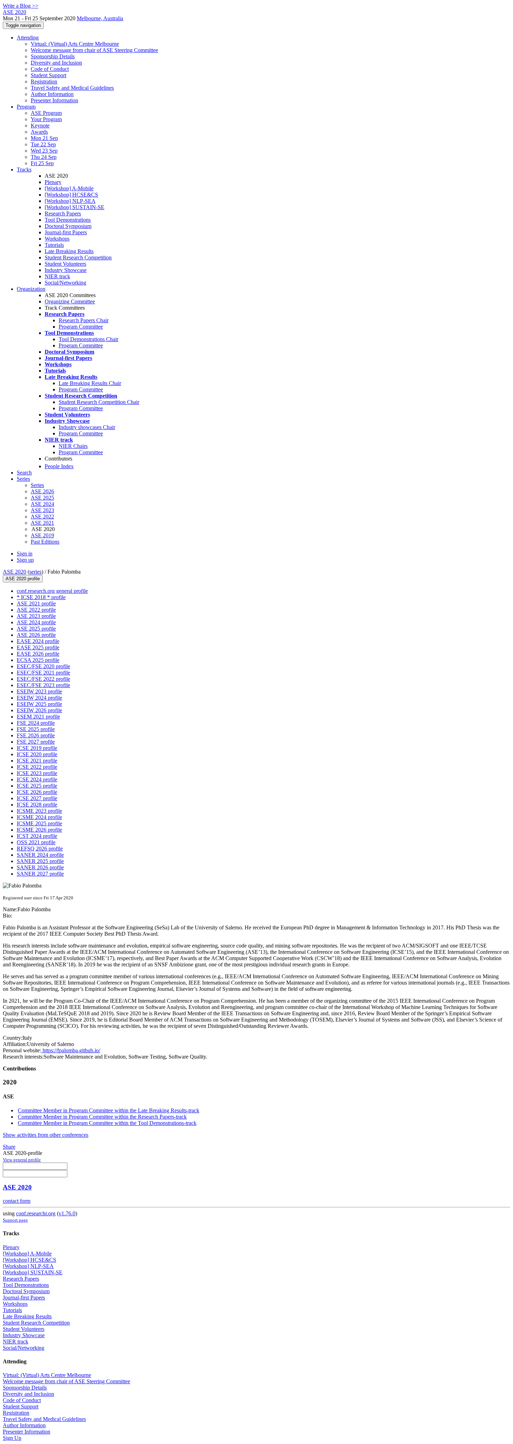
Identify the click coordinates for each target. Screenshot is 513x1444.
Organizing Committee (70, 301)
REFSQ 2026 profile (40, 849)
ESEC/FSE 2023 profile (43, 685)
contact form (16, 1201)
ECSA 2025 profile (38, 660)
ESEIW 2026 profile (39, 710)
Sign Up (12, 1438)
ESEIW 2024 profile (39, 698)
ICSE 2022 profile (37, 767)
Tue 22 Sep (43, 144)
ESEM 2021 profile (38, 717)
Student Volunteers (65, 264)
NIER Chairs (73, 446)
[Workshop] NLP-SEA (70, 201)
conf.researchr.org (35, 1213)
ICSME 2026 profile (39, 830)
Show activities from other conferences (45, 1135)
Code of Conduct (50, 69)
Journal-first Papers (66, 232)
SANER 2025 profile (40, 861)
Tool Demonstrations (68, 220)
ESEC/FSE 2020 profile (43, 666)
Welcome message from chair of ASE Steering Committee (94, 50)
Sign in (24, 554)
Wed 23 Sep (44, 151)
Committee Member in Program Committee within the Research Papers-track (102, 1117)
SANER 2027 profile (40, 874)
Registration (44, 81)
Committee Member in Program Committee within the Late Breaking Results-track (108, 1110)
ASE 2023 (42, 510)
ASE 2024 (42, 504)
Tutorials (54, 245)
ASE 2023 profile (36, 616)
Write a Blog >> (20, 6)
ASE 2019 (42, 535)
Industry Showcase (66, 270)
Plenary (53, 182)
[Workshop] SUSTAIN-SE (74, 207)
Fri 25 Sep (42, 163)
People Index (59, 466)
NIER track (57, 276)
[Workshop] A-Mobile (69, 188)
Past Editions (45, 542)
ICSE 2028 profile (37, 805)
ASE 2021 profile (36, 603)
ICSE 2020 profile (37, 754)
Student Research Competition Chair (99, 402)
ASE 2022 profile (36, 610)
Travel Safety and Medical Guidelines (72, 88)
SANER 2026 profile (40, 867)
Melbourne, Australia (100, 18)
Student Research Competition (78, 257)
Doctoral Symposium (68, 226)
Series (37, 485)
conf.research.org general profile (52, 591)
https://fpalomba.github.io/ (70, 1050)
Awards (39, 132)
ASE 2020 (14, 572)
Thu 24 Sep (44, 157)
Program (26, 107)
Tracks (24, 169)
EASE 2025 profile (38, 647)
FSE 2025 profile (36, 729)
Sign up (25, 560)
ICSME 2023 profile (39, 811)
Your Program (46, 119)
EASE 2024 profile (38, 641)
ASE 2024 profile (36, 622)
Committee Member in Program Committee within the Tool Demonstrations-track (107, 1123)
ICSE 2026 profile (37, 792)
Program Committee (81, 327)
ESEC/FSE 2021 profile (43, 673)
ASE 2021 (42, 523)
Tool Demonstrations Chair (88, 339)
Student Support (48, 75)
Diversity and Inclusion (56, 63)
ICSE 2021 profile (37, 761)
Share (9, 1147)
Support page (15, 1220)
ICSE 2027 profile (37, 798)
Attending (28, 37)
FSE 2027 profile (36, 742)
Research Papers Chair (84, 320)
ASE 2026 (42, 491)
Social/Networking (65, 283)
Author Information (52, 94)
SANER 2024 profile (40, 855)
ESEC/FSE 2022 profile (43, 679)
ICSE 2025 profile (37, 786)
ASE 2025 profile (36, 629)
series (35, 572)
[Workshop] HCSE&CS (71, 195)
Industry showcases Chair (87, 427)
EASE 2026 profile (38, 654)
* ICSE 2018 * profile (41, 597)
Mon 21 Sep (44, 138)
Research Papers (63, 213)
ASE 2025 (42, 498)
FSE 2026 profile (36, 735)
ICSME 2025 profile (39, 823)
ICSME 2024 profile (39, 817)
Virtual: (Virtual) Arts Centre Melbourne (75, 44)
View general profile (22, 1159)
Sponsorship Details (53, 56)
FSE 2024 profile (36, 723)
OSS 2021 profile (36, 842)
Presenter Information (54, 100)
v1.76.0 (67, 1213)
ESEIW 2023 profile (39, 691)
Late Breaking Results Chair (90, 383)
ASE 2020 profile (23, 578)
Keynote (40, 125)
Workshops (57, 239)
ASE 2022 (42, 517)
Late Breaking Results (69, 251)
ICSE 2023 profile (37, 773)
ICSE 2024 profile (37, 779)
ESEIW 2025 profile (39, 704)
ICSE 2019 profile (37, 748)
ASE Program (46, 113)
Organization (31, 289)
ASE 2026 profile (36, 635)
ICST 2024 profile (37, 836)
